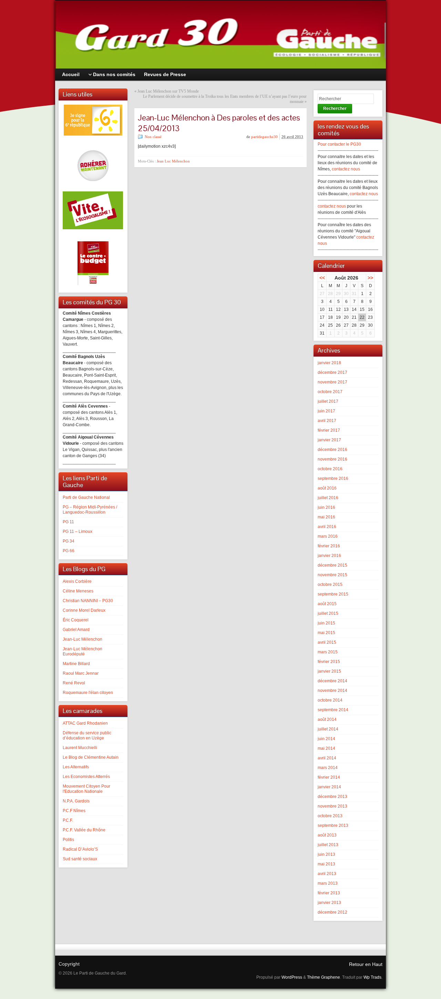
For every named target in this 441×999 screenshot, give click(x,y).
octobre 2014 (330, 700)
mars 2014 (328, 767)
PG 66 (68, 550)
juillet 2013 (328, 844)
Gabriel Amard (76, 629)
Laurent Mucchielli (80, 747)
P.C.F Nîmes (74, 810)
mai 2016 (326, 517)
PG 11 (68, 521)
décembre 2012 (332, 912)
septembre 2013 (333, 825)
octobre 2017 (330, 391)
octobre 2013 (330, 815)
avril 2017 (327, 420)
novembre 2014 (332, 690)
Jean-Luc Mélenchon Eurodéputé (82, 651)
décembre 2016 (332, 449)
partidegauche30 (264, 137)
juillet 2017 (328, 401)
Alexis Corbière (77, 581)
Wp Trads (372, 977)
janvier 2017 (329, 440)
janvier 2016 (329, 555)
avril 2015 (327, 642)
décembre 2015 (332, 565)
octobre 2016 (330, 468)
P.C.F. (68, 820)
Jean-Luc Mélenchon (82, 639)
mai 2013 (326, 864)
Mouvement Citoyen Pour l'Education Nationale (86, 789)
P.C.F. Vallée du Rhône (84, 830)
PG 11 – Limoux (77, 531)
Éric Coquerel (76, 620)
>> (370, 278)
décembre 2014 (332, 681)
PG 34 (68, 541)
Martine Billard (76, 663)
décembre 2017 (332, 372)
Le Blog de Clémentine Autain (91, 757)
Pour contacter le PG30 (339, 144)
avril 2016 (327, 526)
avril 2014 (327, 758)
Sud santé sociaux (80, 858)
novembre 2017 (332, 382)
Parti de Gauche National (86, 497)
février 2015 (329, 661)
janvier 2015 (329, 671)
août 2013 (327, 835)
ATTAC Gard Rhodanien (85, 723)
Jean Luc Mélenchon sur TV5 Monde (168, 91)
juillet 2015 (328, 613)
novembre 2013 (332, 806)
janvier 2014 (329, 787)
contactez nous (346, 169)
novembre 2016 (332, 459)
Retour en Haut (365, 964)
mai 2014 (326, 748)
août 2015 (327, 603)
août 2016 (327, 488)
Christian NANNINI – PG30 (88, 600)
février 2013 (329, 893)
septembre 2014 (333, 709)
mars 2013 (328, 883)
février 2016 (329, 546)
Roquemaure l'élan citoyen (88, 692)
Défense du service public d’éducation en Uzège (87, 735)
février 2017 (329, 430)
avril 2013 (327, 873)
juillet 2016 (328, 497)
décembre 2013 (332, 796)
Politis (68, 839)
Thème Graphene (323, 977)
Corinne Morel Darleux (84, 610)
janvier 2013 (329, 902)
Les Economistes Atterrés (86, 776)
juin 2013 (326, 854)
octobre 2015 (330, 584)
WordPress (291, 977)
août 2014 (327, 719)
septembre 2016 (333, 478)
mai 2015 (326, 632)
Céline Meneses (78, 591)
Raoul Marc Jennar (81, 673)
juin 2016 (326, 507)
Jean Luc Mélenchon (173, 161)
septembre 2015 (333, 594)
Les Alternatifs (76, 767)
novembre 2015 (332, 574)
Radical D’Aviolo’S (80, 849)
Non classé (153, 137)
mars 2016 (328, 536)
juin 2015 (326, 623)
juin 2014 (326, 738)
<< (322, 278)
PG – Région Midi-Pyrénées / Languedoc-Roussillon (90, 510)
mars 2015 (328, 652)
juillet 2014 (328, 729)
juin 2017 (326, 411)
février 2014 (329, 777)
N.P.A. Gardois (76, 801)
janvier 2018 (329, 362)
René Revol (74, 683)
